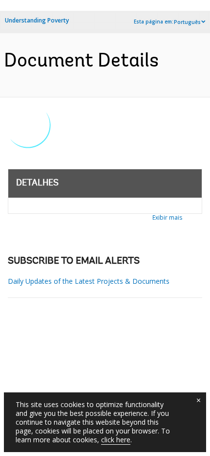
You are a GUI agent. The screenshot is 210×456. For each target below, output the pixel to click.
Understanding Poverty (37, 20)
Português (187, 22)
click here (115, 439)
